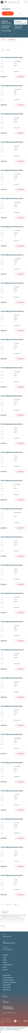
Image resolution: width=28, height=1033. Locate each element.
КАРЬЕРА (5, 967)
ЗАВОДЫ (5, 960)
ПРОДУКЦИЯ (6, 955)
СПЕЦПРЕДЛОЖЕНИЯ (7, 964)
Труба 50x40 (4, 912)
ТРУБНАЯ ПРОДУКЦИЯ (8, 977)
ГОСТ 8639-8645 (11, 39)
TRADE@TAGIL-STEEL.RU (9, 943)
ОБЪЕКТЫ (5, 962)
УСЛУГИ (4, 957)
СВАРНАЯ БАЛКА (6, 987)
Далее (15, 904)
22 (7, 904)
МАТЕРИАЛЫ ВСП (7, 989)
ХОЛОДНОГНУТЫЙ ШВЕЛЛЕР (9, 982)
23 (9, 904)
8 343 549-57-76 (7, 936)
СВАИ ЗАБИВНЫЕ (7, 985)
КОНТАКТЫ (5, 969)
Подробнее (3, 925)
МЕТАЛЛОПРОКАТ (7, 975)
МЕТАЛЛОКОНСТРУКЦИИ (8, 980)
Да (7, 13)
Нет (20, 13)
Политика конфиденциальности (9, 1012)
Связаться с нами (11, 2)
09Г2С (3, 39)
